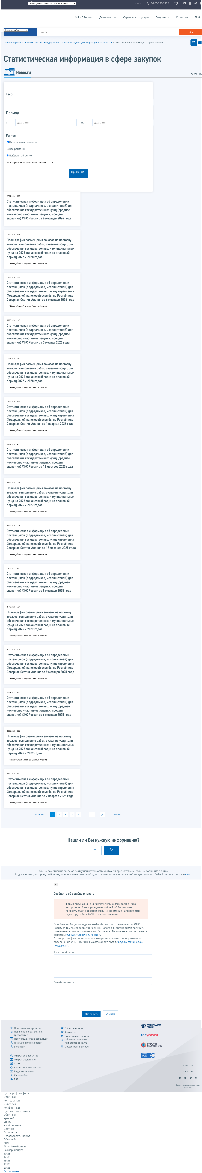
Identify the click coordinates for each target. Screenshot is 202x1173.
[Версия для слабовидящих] (138, 3)
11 (92, 814)
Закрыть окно (12, 1171)
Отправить (91, 1014)
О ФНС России (83, 17)
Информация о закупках (96, 42)
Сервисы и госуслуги (136, 17)
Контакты (182, 17)
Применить (78, 172)
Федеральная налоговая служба (62, 42)
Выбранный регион (21, 155)
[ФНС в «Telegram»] (195, 3)
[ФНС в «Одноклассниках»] (190, 3)
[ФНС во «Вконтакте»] (184, 3)
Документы (162, 17)
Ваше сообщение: (65, 952)
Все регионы (17, 149)
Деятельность (107, 17)
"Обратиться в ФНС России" (83, 935)
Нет (94, 849)
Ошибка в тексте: (64, 982)
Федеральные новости (23, 142)
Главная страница (14, 42)
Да (111, 849)
